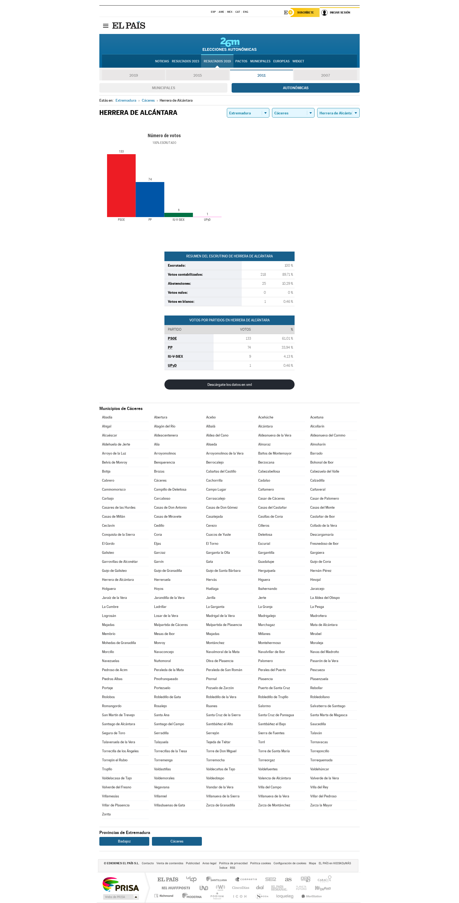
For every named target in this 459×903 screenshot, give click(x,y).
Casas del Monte (322, 507)
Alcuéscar (109, 435)
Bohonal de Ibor (322, 462)
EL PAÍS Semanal (279, 887)
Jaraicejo (317, 589)
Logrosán (109, 616)
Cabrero (108, 480)
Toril (261, 742)
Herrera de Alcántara (118, 580)
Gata (209, 562)
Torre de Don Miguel (221, 751)
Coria (158, 535)
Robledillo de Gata (167, 697)
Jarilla (210, 598)
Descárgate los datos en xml (229, 384)
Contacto (148, 863)
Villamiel (160, 796)
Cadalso (264, 480)
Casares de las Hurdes (118, 507)
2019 (133, 75)
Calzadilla (317, 480)
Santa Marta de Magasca (328, 715)
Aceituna (317, 417)
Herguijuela (266, 571)
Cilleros (263, 526)
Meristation (311, 895)
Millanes (264, 634)
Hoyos (158, 589)
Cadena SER (269, 879)
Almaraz (264, 444)
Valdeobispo (215, 778)
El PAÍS (168, 879)
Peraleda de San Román (224, 670)
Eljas (157, 544)
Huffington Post (175, 887)
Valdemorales (164, 778)
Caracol (323, 879)
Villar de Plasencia (116, 805)
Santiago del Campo (169, 724)
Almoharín (318, 444)
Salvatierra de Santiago (327, 706)
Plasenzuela (319, 679)
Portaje (107, 688)
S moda (262, 895)
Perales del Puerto (272, 670)
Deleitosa (265, 535)
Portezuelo (162, 688)
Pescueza (317, 670)
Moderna (191, 895)
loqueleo (285, 895)
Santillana (218, 879)
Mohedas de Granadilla (119, 643)
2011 (261, 75)
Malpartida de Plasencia (224, 625)
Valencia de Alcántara (274, 778)
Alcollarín (317, 426)
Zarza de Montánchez (274, 805)
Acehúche (265, 417)
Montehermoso (269, 643)
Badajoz (124, 841)
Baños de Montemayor (275, 453)
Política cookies (260, 863)
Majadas (108, 625)
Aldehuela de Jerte (116, 444)
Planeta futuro (299, 887)
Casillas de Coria (270, 517)
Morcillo (108, 652)
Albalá (210, 426)
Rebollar (316, 688)
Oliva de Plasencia (219, 661)
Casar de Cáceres (271, 498)
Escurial (264, 544)
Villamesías (110, 796)
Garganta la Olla (218, 553)
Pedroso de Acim (115, 670)
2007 (325, 75)
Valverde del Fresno (116, 787)
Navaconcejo (164, 652)
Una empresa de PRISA (120, 884)
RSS (232, 868)
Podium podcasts (216, 895)
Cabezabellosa (269, 471)
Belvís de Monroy (114, 462)
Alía (157, 444)
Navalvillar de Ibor (271, 652)
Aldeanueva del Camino (327, 435)
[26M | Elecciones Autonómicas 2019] (230, 44)
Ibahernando (267, 589)
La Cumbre (110, 607)
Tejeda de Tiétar (218, 742)
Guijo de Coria (320, 562)
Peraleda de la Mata (169, 670)
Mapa (312, 863)
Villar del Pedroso (323, 796)
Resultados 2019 (217, 61)
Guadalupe (266, 562)
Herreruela (162, 580)
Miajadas (212, 634)
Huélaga (212, 589)
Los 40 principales (193, 879)
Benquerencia (164, 462)
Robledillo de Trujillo (273, 697)
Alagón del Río (164, 426)
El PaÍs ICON (239, 895)
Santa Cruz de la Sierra (223, 715)
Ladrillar (160, 607)
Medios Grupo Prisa (120, 897)
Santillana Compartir (246, 879)
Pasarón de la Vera (324, 661)
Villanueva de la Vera (273, 796)
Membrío (108, 634)
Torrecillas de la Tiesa (170, 751)
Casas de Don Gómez (222, 507)
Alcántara (265, 426)
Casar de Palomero (324, 498)
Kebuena (318, 887)
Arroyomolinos (165, 453)
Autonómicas (295, 88)
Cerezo (211, 526)
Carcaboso (162, 498)
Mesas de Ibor (164, 634)
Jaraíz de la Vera (114, 598)
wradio (219, 887)
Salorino (264, 706)
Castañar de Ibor (322, 517)
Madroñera (318, 616)
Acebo (211, 417)
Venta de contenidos (169, 863)
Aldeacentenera (166, 435)
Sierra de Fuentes (271, 733)
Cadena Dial (260, 887)
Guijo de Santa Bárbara (223, 571)
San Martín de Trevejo (118, 715)
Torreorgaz (266, 760)
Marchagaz (266, 625)
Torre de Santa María (274, 751)
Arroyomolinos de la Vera (225, 453)
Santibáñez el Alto (219, 724)
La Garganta (215, 607)
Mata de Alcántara (324, 625)
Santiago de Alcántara (118, 724)
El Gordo (108, 544)
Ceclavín (108, 526)
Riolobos (108, 697)
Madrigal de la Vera (220, 616)
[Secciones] (105, 25)
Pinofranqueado (166, 679)
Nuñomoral (162, 661)
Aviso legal (209, 863)
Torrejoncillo (319, 751)
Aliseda (211, 444)
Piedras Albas (112, 679)
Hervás (211, 580)
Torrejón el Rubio (115, 760)
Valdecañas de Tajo (220, 769)
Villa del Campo (269, 787)
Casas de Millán (113, 517)
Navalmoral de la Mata (223, 652)
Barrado (316, 453)
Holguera (109, 589)
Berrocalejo (215, 462)
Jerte (262, 598)
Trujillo (107, 769)
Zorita (106, 814)
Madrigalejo (267, 616)
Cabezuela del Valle (324, 471)
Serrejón (212, 733)
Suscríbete (305, 12)
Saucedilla (318, 724)
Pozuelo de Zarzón (220, 688)
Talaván (316, 733)
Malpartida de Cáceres (171, 625)
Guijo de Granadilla (168, 571)
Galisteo (108, 553)
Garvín (159, 562)
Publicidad (193, 863)
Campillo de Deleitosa (170, 489)
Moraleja (316, 643)
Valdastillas (162, 769)
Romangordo (111, 706)
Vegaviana (161, 787)
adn (303, 879)
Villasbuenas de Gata (169, 805)
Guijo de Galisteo (114, 571)
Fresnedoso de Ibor (324, 544)
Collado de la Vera (323, 526)
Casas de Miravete (167, 517)
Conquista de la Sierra (118, 535)
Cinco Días (240, 887)
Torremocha (215, 760)
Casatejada (214, 517)
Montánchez (215, 643)
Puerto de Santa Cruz (274, 688)
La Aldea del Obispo (325, 598)
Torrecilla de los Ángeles (120, 751)
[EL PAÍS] (129, 25)
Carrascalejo (215, 498)
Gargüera (317, 553)
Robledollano (320, 697)
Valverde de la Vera (324, 778)
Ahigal (106, 426)
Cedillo (159, 526)
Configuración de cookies (290, 863)
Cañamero (266, 489)
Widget (298, 61)
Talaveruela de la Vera (118, 742)
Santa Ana (161, 715)
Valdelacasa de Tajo (117, 778)
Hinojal (315, 580)
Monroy (159, 643)
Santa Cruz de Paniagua (276, 715)
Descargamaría (322, 535)
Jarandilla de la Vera (169, 598)
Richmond (164, 895)
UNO (204, 887)
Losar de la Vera (166, 616)
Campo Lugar (216, 489)
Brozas (159, 471)
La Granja (265, 607)
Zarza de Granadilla (220, 805)
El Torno (212, 544)
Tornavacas (319, 742)
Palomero (265, 661)
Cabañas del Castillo (221, 471)
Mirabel (315, 634)
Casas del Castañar (272, 507)
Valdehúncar (319, 769)
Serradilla (161, 733)
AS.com (286, 879)
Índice (223, 868)
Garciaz (159, 553)
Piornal (211, 679)
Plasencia (265, 679)
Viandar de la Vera (219, 787)
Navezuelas (110, 661)
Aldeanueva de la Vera (274, 435)
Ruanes (211, 706)
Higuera (264, 580)
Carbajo (108, 498)
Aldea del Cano (217, 435)
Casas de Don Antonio (170, 507)
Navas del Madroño (324, 652)
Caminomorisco (114, 489)
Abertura (160, 417)
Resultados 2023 (185, 61)
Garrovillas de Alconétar (120, 562)
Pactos (241, 61)
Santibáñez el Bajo (272, 724)
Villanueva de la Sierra (223, 796)
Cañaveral (317, 489)
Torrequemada (321, 760)
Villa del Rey (319, 787)
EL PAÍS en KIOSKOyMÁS (335, 863)
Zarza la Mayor (321, 805)
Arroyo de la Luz (114, 453)
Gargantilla (266, 553)
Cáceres (160, 480)
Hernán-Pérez (321, 571)
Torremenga (163, 760)
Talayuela (161, 742)
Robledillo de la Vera (221, 697)
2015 (197, 75)
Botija (106, 471)
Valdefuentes (268, 769)
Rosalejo (160, 706)
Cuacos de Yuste (218, 535)
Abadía (107, 417)
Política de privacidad (233, 863)
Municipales (163, 88)
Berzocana (266, 462)
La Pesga (317, 607)
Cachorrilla (214, 480)
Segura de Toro (113, 733)
